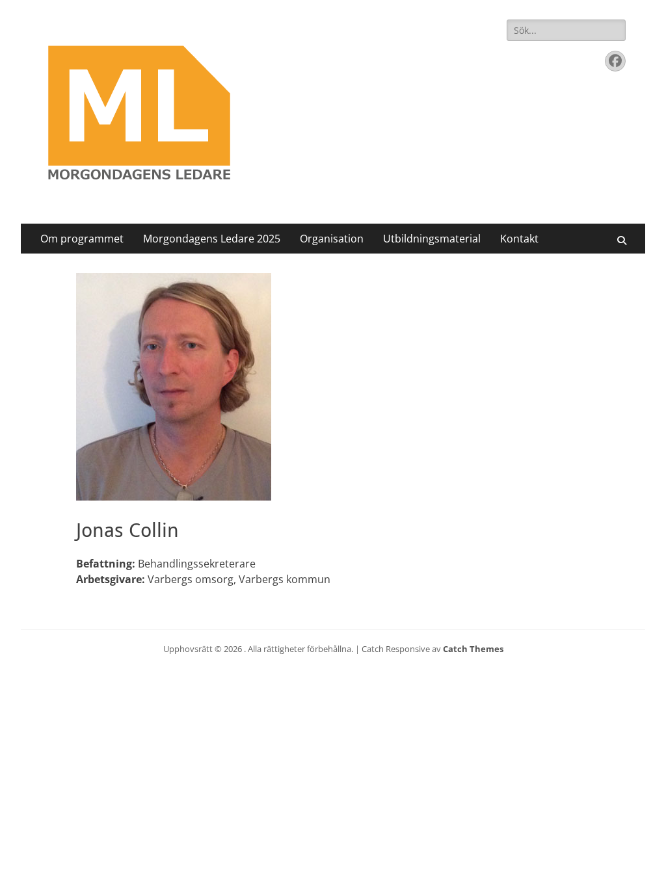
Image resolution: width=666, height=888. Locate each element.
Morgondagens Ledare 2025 (211, 238)
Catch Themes (473, 649)
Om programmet (82, 238)
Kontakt (519, 238)
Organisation (332, 238)
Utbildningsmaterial (432, 238)
